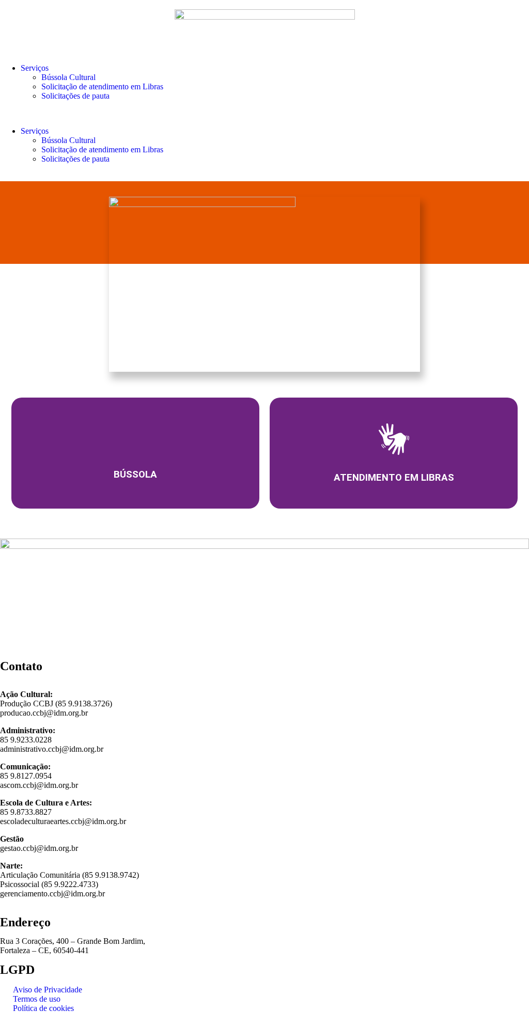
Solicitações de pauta (75, 95)
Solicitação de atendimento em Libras (102, 86)
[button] (264, 113)
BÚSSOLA (135, 474)
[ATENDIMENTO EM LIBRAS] (394, 439)
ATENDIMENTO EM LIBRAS (394, 477)
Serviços (35, 68)
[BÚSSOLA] (135, 438)
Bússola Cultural (68, 77)
